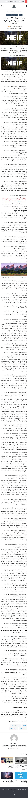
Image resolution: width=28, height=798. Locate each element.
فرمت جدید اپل (13, 728)
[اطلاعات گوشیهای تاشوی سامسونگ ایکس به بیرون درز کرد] (21, 760)
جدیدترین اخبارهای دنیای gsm (12, 11)
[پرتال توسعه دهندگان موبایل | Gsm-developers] (14, 6)
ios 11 (20, 14)
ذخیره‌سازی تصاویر (15, 725)
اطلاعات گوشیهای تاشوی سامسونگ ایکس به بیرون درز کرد (21, 767)
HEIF (24, 725)
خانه (19, 11)
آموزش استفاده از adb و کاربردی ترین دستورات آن (15, 1)
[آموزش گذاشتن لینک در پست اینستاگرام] (7, 760)
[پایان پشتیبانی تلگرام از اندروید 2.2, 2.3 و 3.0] (21, 775)
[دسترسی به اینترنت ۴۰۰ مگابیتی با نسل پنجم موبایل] (7, 775)
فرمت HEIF (22, 728)
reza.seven (18, 26)
